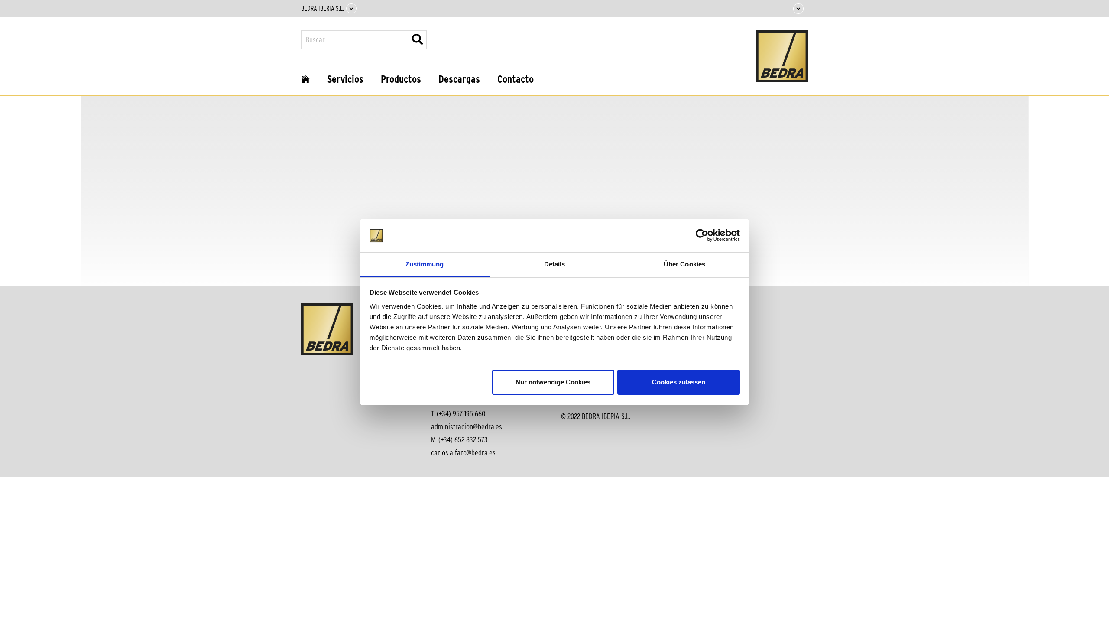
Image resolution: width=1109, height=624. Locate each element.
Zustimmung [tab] (424, 264)
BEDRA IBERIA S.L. (322, 8)
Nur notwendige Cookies (553, 382)
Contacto (515, 79)
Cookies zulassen (678, 382)
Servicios (345, 79)
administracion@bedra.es (466, 426)
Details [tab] (554, 264)
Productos (401, 79)
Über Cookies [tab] (684, 264)
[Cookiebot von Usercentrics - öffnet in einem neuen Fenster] (702, 235)
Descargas (459, 79)
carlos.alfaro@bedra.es (463, 452)
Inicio (305, 82)
